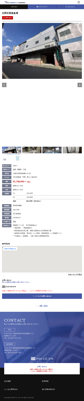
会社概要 (7, 381)
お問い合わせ (71, 6)
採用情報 (45, 381)
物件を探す (15, 6)
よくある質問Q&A (11, 389)
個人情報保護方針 (48, 389)
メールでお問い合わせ (43, 296)
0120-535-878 (43, 6)
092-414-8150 (13, 352)
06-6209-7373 (13, 338)
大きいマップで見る (75, 274)
